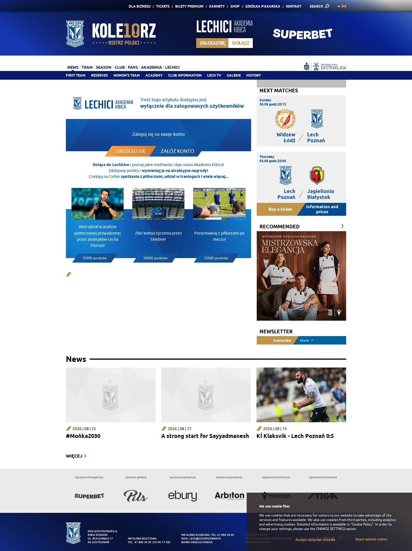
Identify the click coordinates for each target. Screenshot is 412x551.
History (253, 75)
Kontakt (293, 6)
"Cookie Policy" (362, 524)
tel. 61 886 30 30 (139, 542)
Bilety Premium (189, 6)
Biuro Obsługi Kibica (196, 542)
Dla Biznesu (140, 6)
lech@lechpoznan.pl (205, 538)
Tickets (163, 6)
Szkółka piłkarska (262, 6)
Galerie (234, 75)
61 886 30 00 (225, 535)
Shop (235, 6)
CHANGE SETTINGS (330, 529)
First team (75, 75)
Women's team (127, 75)
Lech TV (214, 75)
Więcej (74, 456)
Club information (185, 75)
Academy (154, 75)
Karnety (217, 6)
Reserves (99, 75)
